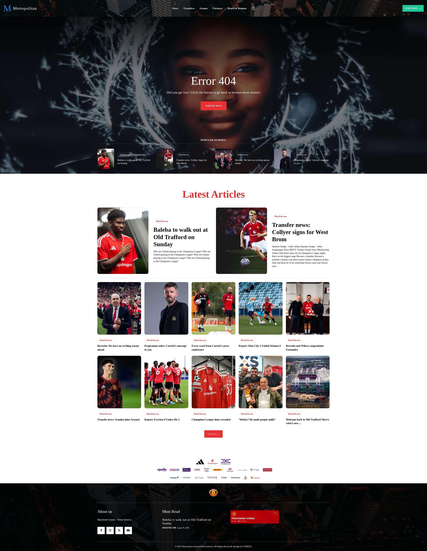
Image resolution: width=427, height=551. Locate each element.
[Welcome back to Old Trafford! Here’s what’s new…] (308, 382)
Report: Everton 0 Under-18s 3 (161, 419)
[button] (253, 8)
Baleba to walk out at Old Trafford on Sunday (180, 236)
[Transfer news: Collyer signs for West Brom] (164, 159)
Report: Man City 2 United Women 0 (260, 345)
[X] (119, 530)
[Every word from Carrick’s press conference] (213, 308)
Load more (212, 434)
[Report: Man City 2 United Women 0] (260, 308)
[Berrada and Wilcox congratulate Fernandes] (308, 308)
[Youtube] (128, 530)
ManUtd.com (125, 155)
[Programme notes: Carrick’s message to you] (282, 159)
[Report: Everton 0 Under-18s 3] (166, 382)
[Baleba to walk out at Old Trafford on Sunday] (105, 159)
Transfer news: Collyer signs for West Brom (300, 232)
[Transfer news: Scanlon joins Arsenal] (119, 382)
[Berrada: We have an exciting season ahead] (223, 159)
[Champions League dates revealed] (213, 382)
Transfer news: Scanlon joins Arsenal (118, 419)
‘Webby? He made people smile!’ (257, 419)
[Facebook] (101, 530)
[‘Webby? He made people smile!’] (260, 382)
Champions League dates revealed (211, 419)
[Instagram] (110, 530)
